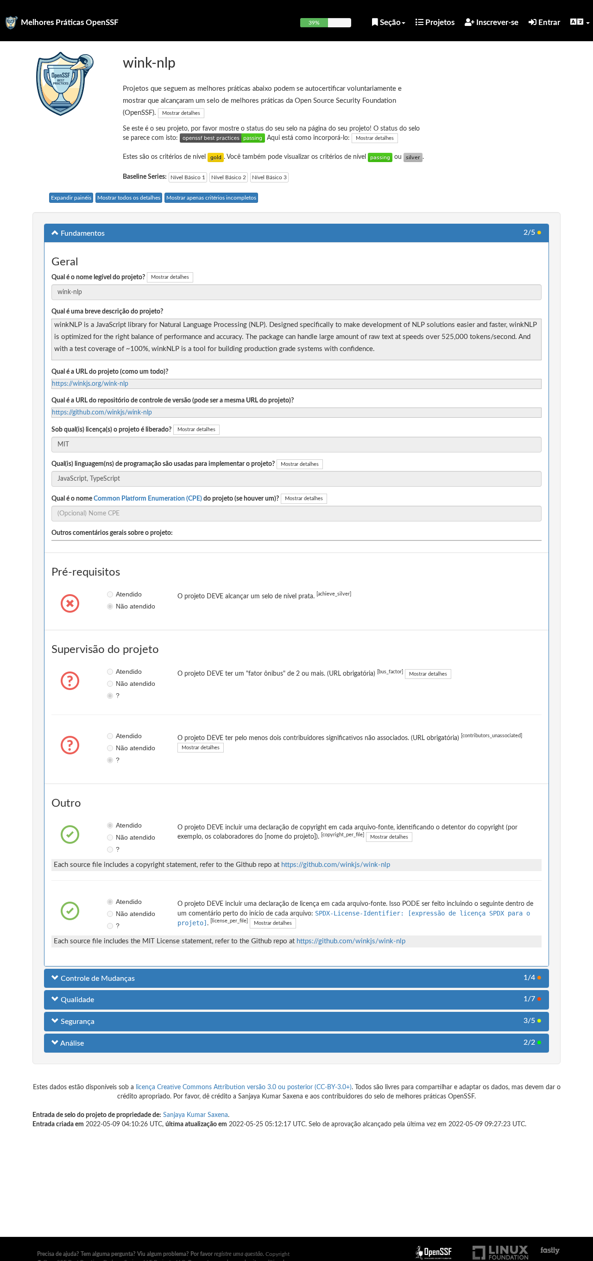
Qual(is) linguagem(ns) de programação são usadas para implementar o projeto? (163, 464)
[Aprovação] (380, 157)
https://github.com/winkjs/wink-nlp (102, 412)
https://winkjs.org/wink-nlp (90, 384)
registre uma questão (238, 1254)
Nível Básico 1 (187, 177)
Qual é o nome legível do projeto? (98, 277)
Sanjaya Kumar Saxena (195, 1115)
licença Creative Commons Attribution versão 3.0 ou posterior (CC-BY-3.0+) (244, 1087)
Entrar (548, 22)
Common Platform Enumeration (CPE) (148, 499)
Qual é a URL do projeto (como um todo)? (109, 372)
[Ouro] (216, 157)
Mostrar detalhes (181, 113)
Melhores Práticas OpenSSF (70, 22)
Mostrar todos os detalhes (128, 198)
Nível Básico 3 (269, 177)
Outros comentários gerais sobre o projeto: (112, 533)
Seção (389, 22)
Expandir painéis (71, 198)
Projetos (438, 22)
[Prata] (413, 157)
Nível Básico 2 (228, 177)
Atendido (122, 594)
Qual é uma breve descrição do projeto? (107, 311)
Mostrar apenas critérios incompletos (211, 198)
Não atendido (122, 606)
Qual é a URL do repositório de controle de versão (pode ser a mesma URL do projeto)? (172, 400)
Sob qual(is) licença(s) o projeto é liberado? (111, 430)
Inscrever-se (496, 22)
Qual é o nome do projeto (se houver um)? (165, 499)
